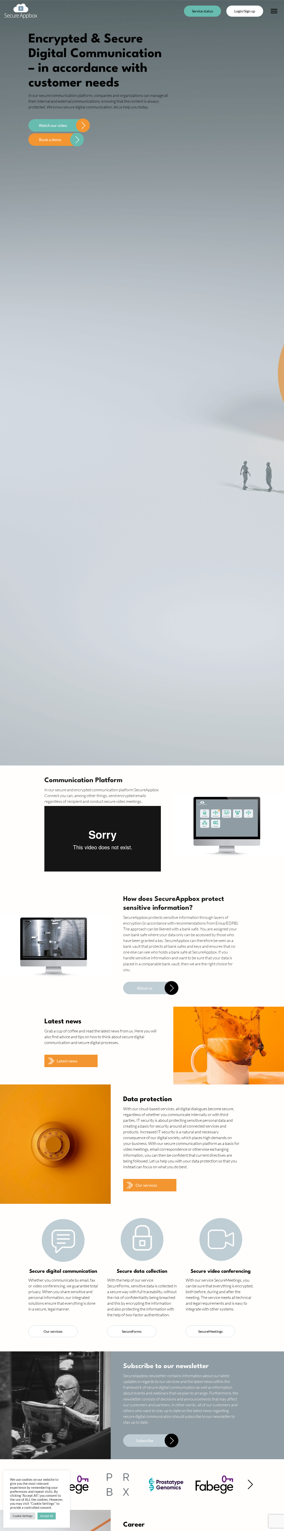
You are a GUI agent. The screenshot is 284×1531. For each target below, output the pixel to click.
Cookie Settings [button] (23, 1516)
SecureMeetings (210, 1331)
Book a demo (50, 139)
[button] (250, 1484)
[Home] (20, 11)
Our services (146, 1185)
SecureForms (132, 1331)
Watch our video (53, 125)
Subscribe (144, 1440)
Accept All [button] (46, 1516)
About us (144, 988)
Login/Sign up (244, 11)
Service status (202, 11)
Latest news (67, 1060)
